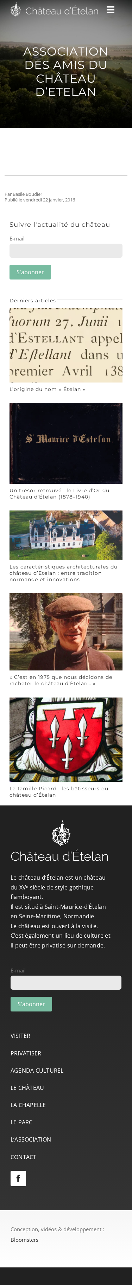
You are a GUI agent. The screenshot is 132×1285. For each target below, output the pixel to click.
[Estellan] (66, 310)
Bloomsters (24, 1239)
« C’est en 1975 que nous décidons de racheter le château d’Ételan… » (61, 680)
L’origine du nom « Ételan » (48, 389)
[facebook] (18, 1178)
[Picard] (66, 699)
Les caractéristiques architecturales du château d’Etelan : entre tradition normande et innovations (64, 573)
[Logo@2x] (55, 4)
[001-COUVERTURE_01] (66, 405)
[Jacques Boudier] (66, 595)
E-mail (17, 238)
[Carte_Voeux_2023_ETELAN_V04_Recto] (66, 512)
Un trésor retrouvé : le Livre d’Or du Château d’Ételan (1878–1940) (59, 493)
